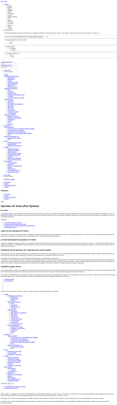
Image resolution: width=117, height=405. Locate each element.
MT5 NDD (11, 107)
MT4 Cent (10, 102)
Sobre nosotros (8, 161)
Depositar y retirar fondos (14, 118)
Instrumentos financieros (10, 88)
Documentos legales (13, 172)
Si (11, 41)
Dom (12, 56)
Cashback (10, 124)
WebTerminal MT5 (13, 84)
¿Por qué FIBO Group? (14, 170)
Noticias (10, 167)
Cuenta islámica (12, 113)
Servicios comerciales (10, 114)
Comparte (10, 156)
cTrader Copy (11, 85)
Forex (9, 90)
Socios (6, 141)
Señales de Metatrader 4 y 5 (11, 136)
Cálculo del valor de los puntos (16, 98)
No (12, 43)
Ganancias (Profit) (9, 279)
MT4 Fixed (11, 105)
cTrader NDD (11, 110)
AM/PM (13, 50)
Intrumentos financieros (14, 155)
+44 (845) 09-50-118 (6, 62)
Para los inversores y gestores (15, 130)
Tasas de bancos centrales (14, 153)
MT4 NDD (11, 101)
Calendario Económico (14, 150)
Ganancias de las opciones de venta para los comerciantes (19, 225)
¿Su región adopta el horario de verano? (16, 40)
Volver (2, 201)
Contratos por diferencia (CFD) (16, 94)
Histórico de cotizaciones (14, 158)
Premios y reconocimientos (15, 165)
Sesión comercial (12, 152)
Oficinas (13, 370)
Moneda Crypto (12, 93)
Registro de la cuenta (13, 116)
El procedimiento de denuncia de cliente (15, 386)
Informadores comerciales (14, 145)
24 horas (13, 48)
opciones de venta (8, 213)
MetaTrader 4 (11, 77)
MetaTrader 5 (11, 79)
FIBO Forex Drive (13, 87)
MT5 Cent (10, 108)
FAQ (9, 122)
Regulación (11, 164)
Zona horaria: (9, 36)
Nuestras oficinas (12, 162)
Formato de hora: (10, 46)
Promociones (11, 119)
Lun (12, 55)
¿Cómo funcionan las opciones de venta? (15, 224)
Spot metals (11, 91)
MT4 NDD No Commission (15, 104)
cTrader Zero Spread (13, 111)
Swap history (14, 322)
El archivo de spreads (17, 323)
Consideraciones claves (10, 227)
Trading (6, 74)
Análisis (6, 147)
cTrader (10, 81)
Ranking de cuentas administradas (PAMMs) (20, 133)
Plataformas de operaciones (11, 76)
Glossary (10, 121)
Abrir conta (7, 70)
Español (6, 4)
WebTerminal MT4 (13, 82)
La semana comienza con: (12, 53)
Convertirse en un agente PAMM (16, 131)
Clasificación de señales (14, 138)
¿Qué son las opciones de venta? (13, 222)
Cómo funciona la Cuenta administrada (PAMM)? (21, 128)
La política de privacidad (10, 388)
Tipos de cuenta (8, 99)
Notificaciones (11, 169)
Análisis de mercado (13, 148)
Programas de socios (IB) (14, 142)
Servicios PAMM (9, 127)
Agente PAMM (12, 144)
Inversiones (7, 125)
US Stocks (10, 96)
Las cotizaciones (8, 281)
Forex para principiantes (14, 159)
